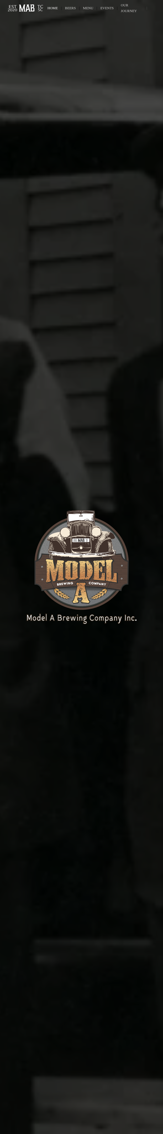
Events (107, 8)
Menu (88, 8)
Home (52, 8)
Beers (70, 8)
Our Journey (129, 8)
